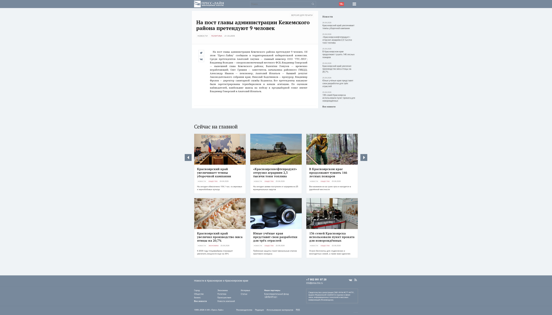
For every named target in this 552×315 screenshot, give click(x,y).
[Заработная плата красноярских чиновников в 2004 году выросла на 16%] (188, 157)
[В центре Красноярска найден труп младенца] (363, 157)
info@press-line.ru (314, 282)
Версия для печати (302, 15)
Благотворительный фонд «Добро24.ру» (276, 295)
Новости (203, 35)
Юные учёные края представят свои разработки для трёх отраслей (337, 83)
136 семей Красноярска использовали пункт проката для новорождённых (338, 97)
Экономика (213, 245)
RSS (355, 280)
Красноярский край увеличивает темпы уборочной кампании (338, 27)
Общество (213, 181)
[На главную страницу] (209, 3)
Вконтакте (350, 280)
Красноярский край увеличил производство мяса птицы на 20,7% (336, 68)
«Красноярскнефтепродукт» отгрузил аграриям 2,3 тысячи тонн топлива (337, 39)
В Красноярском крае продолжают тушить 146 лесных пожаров (338, 54)
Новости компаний (226, 300)
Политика (216, 35)
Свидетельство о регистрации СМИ (323, 292)
